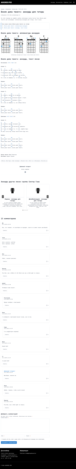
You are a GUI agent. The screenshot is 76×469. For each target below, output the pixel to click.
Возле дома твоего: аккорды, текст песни (15, 27)
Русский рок (44, 160)
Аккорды (53, 2)
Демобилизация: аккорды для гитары (38, 200)
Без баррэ (8, 160)
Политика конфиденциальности (28, 453)
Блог (71, 2)
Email (28, 436)
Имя (2, 436)
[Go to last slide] (3, 196)
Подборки (66, 2)
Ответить (5, 230)
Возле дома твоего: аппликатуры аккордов (15, 26)
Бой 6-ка (31, 160)
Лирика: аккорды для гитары (12, 200)
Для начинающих (15, 160)
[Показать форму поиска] (74, 2)
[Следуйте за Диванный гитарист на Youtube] (25, 172)
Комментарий (5, 417)
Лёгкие (3, 160)
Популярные (37, 160)
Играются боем (24, 160)
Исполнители (59, 2)
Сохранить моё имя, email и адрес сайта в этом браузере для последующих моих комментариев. (23, 439)
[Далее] (48, 196)
